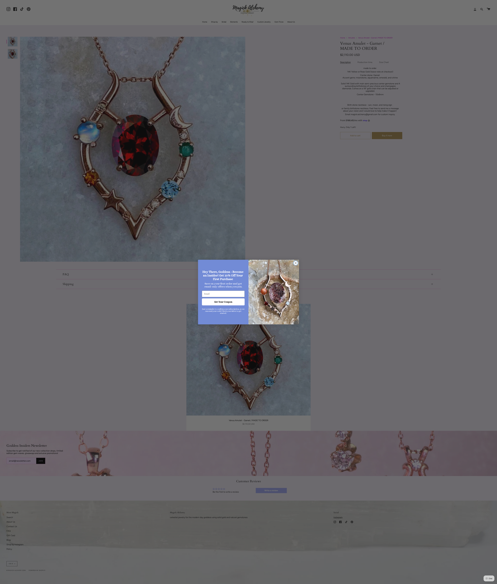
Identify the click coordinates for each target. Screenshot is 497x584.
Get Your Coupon (223, 302)
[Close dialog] (295, 263)
